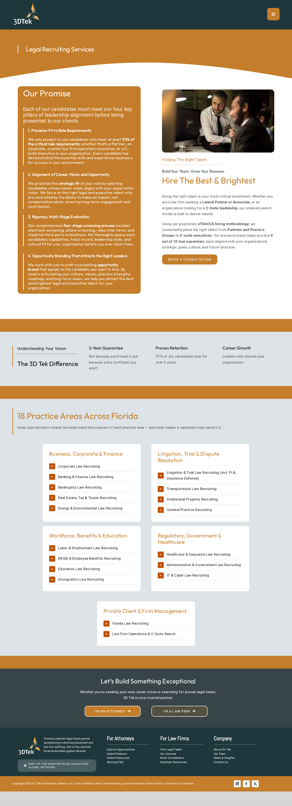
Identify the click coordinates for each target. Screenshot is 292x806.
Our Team (220, 753)
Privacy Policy (155, 783)
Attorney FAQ (115, 762)
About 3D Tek (222, 749)
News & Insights (224, 757)
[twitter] (255, 783)
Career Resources (118, 757)
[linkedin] (237, 783)
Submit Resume (117, 753)
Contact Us (221, 762)
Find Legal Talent (171, 749)
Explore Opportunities (121, 749)
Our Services (168, 753)
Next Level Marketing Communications (120, 783)
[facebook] (246, 783)
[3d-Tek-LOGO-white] (26, 5)
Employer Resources (173, 762)
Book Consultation (172, 757)
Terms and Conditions (179, 783)
